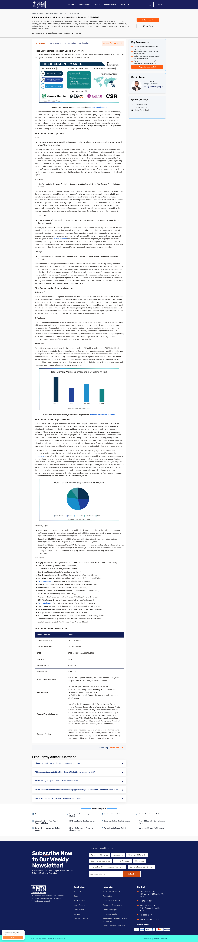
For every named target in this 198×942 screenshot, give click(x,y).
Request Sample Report (98, 107)
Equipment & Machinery (100, 861)
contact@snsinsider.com (149, 919)
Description (40, 43)
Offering (97, 4)
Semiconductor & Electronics (141, 867)
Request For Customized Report (102, 415)
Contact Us (124, 4)
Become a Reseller (81, 919)
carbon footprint (60, 239)
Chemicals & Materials (54, 13)
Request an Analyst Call (147, 67)
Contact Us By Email (142, 110)
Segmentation (70, 43)
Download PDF (149, 20)
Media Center (109, 4)
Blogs (76, 896)
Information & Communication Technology (107, 867)
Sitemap (77, 914)
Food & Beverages (123, 861)
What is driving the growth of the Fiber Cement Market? (56, 781)
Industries (70, 4)
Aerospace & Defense (99, 855)
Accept (13, 937)
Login (159, 5)
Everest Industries (45, 603)
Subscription (79, 910)
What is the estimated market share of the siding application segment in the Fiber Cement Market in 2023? (76, 789)
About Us (77, 891)
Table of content (55, 43)
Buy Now (149, 26)
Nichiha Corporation (46, 581)
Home (34, 13)
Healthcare (139, 861)
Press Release (79, 900)
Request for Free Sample (112, 43)
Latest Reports (79, 905)
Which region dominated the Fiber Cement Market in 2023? (58, 798)
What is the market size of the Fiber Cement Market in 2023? (58, 763)
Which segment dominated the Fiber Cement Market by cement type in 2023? (65, 772)
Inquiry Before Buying (152, 86)
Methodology (84, 43)
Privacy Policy (147, 939)
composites (39, 456)
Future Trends (84, 4)
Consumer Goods (110, 914)
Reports (41, 13)
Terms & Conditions (160, 939)
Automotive (118, 855)
